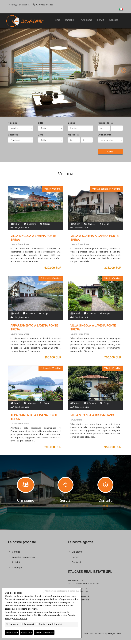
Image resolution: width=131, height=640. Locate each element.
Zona (40, 134)
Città (40, 123)
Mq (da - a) (73, 134)
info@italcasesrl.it (20, 4)
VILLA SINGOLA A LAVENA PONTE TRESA (33, 238)
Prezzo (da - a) (105, 123)
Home (57, 20)
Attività (16, 562)
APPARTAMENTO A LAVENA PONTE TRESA (34, 328)
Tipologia (12, 123)
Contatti (113, 20)
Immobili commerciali (23, 557)
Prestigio (17, 568)
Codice (71, 123)
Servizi (100, 20)
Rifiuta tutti (26, 632)
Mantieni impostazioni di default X (62, 591)
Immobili (70, 20)
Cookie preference (43, 615)
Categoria (13, 134)
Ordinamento (104, 134)
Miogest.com (114, 633)
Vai (23, 505)
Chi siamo (86, 20)
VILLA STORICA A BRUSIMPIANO (92, 415)
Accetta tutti (12, 632)
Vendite (16, 552)
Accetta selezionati (44, 632)
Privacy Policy (20, 618)
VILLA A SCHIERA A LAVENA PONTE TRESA (94, 238)
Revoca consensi (84, 633)
